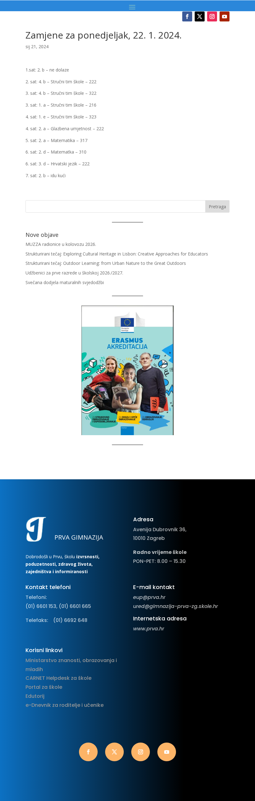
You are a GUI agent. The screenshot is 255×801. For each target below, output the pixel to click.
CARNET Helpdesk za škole (58, 678)
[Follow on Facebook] (187, 16)
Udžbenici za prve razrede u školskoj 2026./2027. (74, 273)
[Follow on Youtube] (225, 16)
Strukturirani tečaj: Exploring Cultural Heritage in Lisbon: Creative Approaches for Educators (117, 254)
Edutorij (35, 696)
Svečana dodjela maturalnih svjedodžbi (65, 282)
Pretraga (217, 206)
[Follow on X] (200, 16)
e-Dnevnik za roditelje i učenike (65, 705)
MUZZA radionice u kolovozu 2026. (61, 244)
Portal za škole (44, 687)
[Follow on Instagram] (212, 16)
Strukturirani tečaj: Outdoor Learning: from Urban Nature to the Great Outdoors (106, 263)
